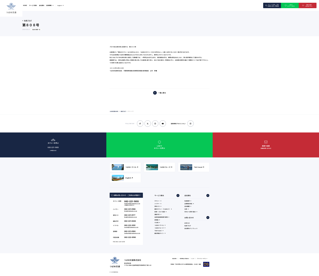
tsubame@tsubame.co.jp (132, 203)
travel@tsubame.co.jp (131, 227)
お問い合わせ (189, 217)
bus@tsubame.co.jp (130, 217)
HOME (25, 5)
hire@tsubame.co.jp (130, 211)
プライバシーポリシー (202, 258)
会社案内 (41, 5)
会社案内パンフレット (191, 228)
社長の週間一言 (36, 29)
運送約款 (174, 258)
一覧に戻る (162, 93)
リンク (192, 258)
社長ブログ (187, 226)
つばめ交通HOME (114, 111)
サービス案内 (33, 5)
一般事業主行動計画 (184, 258)
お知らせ (187, 223)
